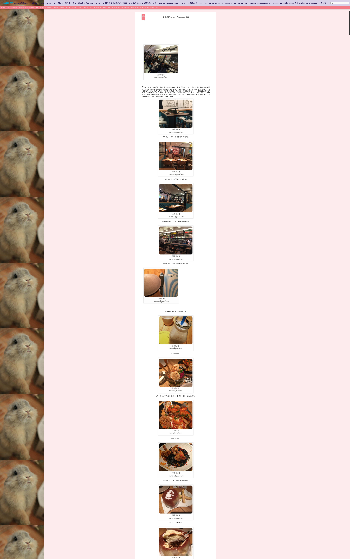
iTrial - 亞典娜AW (41, 7)
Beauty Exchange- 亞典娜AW (108, 7)
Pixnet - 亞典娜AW (136, 7)
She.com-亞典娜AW (123, 7)
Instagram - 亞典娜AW (17, 7)
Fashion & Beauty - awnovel (68, 7)
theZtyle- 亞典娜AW (53, 7)
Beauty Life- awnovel (148, 7)
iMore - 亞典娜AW (30, 7)
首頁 (157, 7)
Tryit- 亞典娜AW (94, 7)
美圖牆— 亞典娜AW (82, 7)
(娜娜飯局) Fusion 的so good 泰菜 (175, 17)
